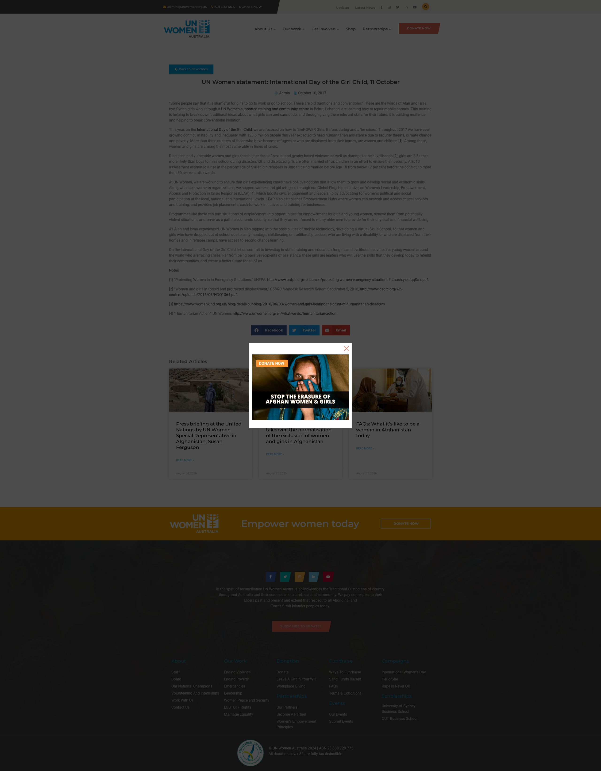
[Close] (346, 348)
